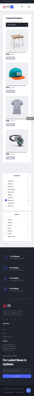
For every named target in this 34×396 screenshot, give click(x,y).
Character (11, 186)
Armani (10, 220)
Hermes (10, 231)
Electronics (11, 192)
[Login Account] (29, 7)
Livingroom (11, 203)
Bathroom (11, 200)
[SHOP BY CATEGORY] (11, 6)
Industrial (10, 181)
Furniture (10, 197)
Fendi (9, 228)
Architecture (11, 189)
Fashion (10, 195)
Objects (10, 184)
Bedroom (10, 206)
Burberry (10, 222)
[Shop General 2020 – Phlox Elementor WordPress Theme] (6, 7)
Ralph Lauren (11, 236)
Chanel (10, 225)
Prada (9, 233)
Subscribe (17, 376)
